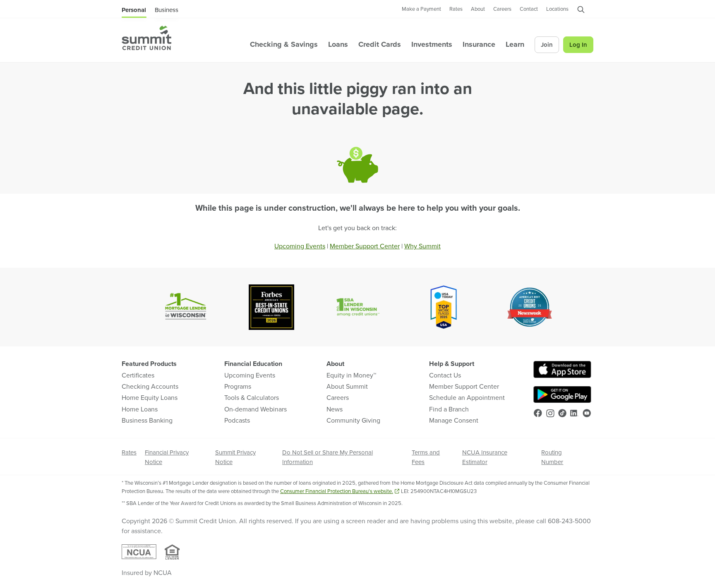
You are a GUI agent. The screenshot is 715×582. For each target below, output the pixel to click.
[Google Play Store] (562, 394)
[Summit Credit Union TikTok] (562, 413)
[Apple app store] (562, 369)
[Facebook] (538, 413)
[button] (581, 11)
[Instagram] (550, 413)
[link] (421, 9)
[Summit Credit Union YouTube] (587, 413)
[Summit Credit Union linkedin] (574, 413)
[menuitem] (146, 37)
